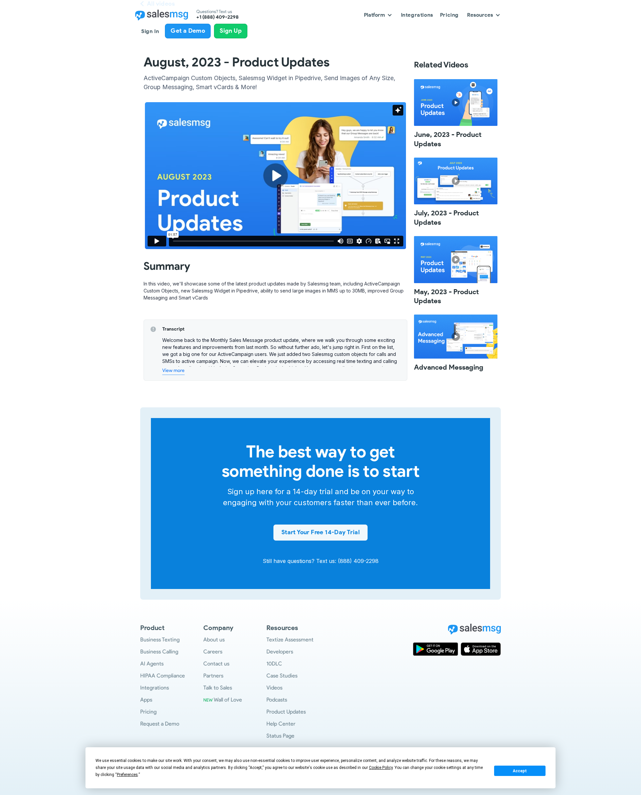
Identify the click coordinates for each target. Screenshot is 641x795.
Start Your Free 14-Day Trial (320, 532)
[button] (378, 15)
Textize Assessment (289, 639)
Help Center (280, 724)
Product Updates (286, 712)
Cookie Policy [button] (381, 767)
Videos (274, 687)
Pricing (148, 712)
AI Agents (152, 663)
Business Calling (159, 651)
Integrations (154, 687)
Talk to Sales (217, 687)
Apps (146, 700)
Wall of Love (222, 700)
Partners (213, 675)
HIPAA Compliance (162, 675)
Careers (212, 651)
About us (214, 639)
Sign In (150, 31)
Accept (520, 771)
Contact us (216, 663)
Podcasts (276, 700)
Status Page (280, 736)
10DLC (274, 663)
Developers (279, 651)
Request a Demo (159, 724)
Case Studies (281, 675)
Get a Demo (188, 30)
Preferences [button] (127, 774)
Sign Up (231, 30)
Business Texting (160, 639)
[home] (161, 15)
